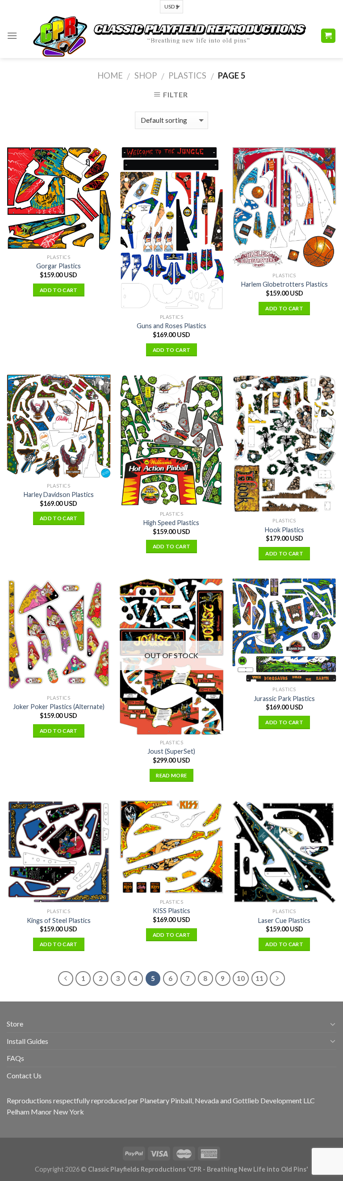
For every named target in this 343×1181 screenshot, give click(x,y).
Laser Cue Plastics (284, 920)
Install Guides (27, 1041)
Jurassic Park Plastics (284, 698)
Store (15, 1023)
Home (110, 75)
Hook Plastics (284, 530)
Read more (171, 775)
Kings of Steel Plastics (59, 920)
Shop (145, 75)
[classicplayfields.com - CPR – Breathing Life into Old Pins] (169, 35)
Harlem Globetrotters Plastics (284, 284)
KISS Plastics (171, 910)
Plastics (187, 75)
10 (241, 978)
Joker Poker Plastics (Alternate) (59, 706)
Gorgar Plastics (58, 266)
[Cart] (328, 36)
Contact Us (24, 1075)
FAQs (15, 1058)
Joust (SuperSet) (171, 751)
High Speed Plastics (171, 522)
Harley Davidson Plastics (59, 494)
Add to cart (59, 290)
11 (259, 978)
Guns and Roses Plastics (171, 326)
